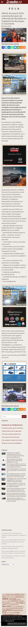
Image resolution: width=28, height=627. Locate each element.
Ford (14, 603)
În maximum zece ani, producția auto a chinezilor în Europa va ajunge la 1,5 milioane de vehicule (14, 535)
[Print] (21, 47)
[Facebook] (3, 47)
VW (17, 614)
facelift (7, 603)
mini (12, 606)
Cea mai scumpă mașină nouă (11, 434)
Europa (21, 601)
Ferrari (11, 603)
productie (14, 608)
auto (22, 597)
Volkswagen (8, 614)
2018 (14, 597)
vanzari (17, 612)
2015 (8, 597)
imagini (8, 604)
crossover (5, 601)
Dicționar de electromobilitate (11, 443)
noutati (15, 606)
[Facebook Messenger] (15, 47)
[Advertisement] (14, 515)
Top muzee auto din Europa (10, 437)
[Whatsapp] (12, 47)
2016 (11, 597)
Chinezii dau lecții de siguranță (11, 431)
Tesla (8, 612)
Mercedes (6, 606)
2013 (22, 595)
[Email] (18, 47)
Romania (15, 610)
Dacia (9, 601)
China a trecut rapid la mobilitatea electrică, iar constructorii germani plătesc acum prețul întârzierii (14, 541)
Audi (18, 597)
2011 (12, 595)
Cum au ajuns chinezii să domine (12, 440)
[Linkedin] (9, 47)
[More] (24, 47)
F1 (3, 603)
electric (15, 601)
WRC (20, 614)
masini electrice (14, 604)
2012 (17, 594)
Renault (20, 608)
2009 (3, 595)
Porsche (6, 608)
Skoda (21, 610)
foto (4, 605)
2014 (4, 597)
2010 (8, 595)
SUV (4, 612)
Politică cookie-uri (9, 620)
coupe (19, 599)
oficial (20, 606)
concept (12, 599)
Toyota (12, 612)
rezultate (6, 610)
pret (10, 608)
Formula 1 (20, 603)
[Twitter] (6, 47)
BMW (5, 599)
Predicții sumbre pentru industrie (12, 428)
